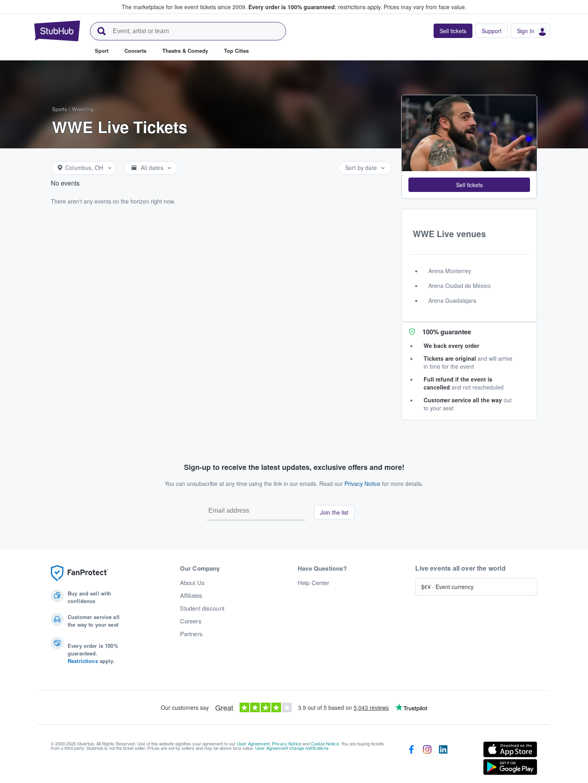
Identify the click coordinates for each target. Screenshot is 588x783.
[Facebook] (411, 760)
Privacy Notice (362, 483)
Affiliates (191, 595)
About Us (192, 582)
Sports (59, 109)
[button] (469, 185)
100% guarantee (446, 331)
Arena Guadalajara (452, 300)
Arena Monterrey (449, 271)
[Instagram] (427, 760)
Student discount (202, 608)
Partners (191, 634)
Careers (191, 621)
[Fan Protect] (79, 573)
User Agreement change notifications (292, 748)
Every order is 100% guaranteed (315, 7)
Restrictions (83, 661)
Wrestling (83, 109)
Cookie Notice (325, 743)
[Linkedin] (443, 760)
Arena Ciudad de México (459, 286)
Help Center (314, 582)
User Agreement (253, 743)
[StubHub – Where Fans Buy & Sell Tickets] (57, 31)
